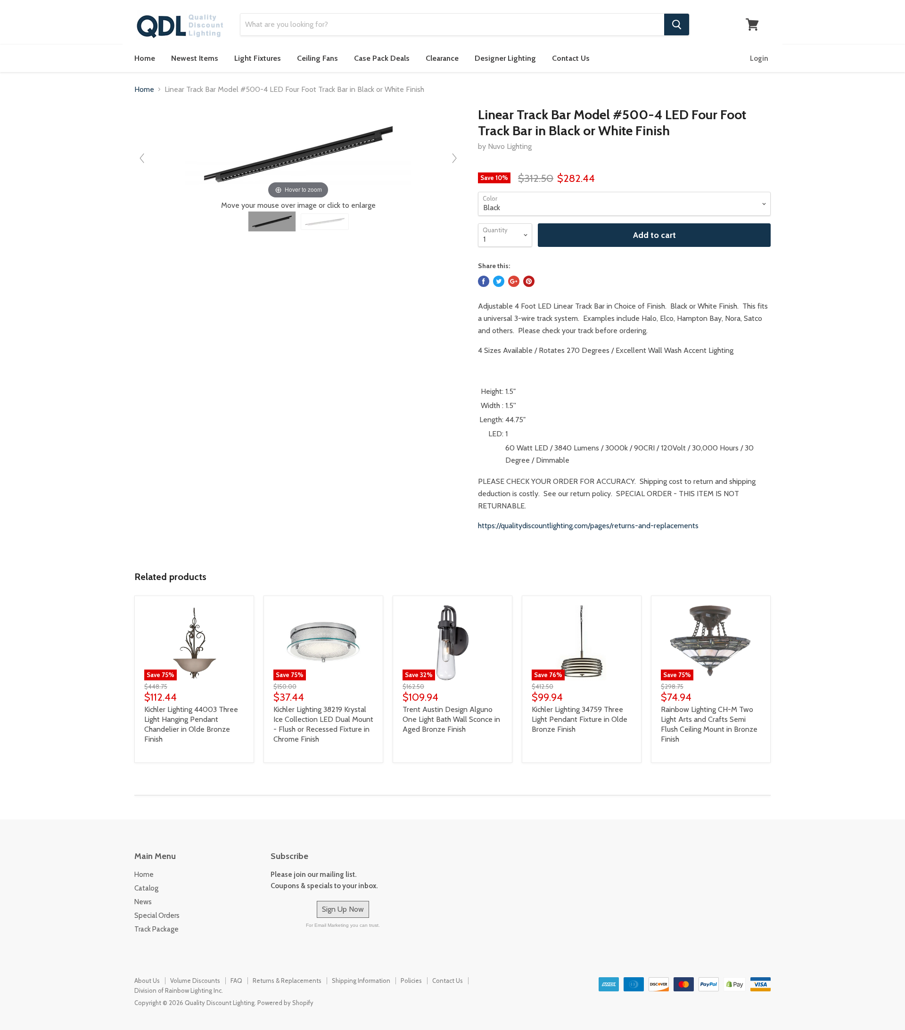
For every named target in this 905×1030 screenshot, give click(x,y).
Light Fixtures (257, 58)
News (143, 902)
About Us (147, 980)
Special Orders (157, 915)
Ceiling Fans (317, 58)
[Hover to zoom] (298, 153)
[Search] (676, 24)
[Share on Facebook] (483, 281)
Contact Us (571, 58)
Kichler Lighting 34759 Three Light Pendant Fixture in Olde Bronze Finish (579, 719)
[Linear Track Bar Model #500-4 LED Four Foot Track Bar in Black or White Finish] (272, 221)
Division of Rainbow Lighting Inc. (178, 990)
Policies (411, 980)
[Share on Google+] (513, 281)
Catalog (146, 888)
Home (144, 58)
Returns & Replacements (287, 980)
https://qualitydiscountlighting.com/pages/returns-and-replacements (588, 525)
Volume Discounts (195, 980)
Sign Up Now (343, 909)
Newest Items (194, 58)
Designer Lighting (505, 58)
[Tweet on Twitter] (498, 281)
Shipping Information (361, 980)
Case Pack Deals (382, 58)
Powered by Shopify (285, 1002)
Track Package (156, 929)
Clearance (442, 58)
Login (759, 58)
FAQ (236, 980)
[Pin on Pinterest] (529, 281)
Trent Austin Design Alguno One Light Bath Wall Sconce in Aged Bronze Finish (451, 719)
